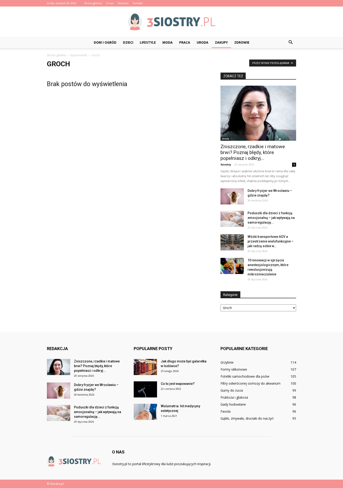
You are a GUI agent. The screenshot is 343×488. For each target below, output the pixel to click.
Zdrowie (241, 42)
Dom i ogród (105, 42)
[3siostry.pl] (171, 22)
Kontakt (138, 3)
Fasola (225, 411)
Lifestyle (148, 42)
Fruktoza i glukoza (234, 397)
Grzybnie (227, 362)
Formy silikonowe (233, 369)
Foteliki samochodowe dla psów (244, 376)
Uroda (202, 42)
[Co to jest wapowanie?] (145, 389)
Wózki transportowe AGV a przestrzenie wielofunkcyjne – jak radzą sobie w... (271, 241)
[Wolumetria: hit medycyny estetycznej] (145, 412)
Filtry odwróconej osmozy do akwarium (250, 383)
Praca (184, 42)
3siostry (225, 164)
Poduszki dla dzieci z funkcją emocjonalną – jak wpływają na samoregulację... (271, 217)
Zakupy (221, 42)
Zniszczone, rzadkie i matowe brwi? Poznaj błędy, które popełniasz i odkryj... (252, 152)
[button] (290, 42)
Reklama (123, 3)
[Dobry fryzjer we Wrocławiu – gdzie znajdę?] (232, 196)
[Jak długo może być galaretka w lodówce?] (145, 367)
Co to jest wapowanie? (178, 384)
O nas (109, 3)
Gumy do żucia (231, 390)
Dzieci (128, 42)
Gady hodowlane (233, 404)
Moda (167, 42)
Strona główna (93, 3)
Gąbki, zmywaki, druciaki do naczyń (247, 418)
